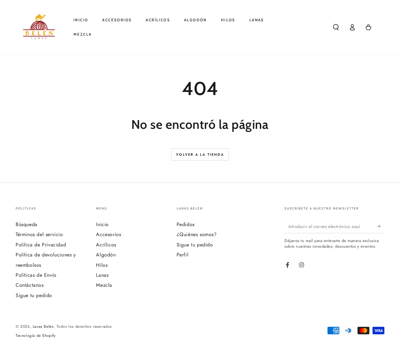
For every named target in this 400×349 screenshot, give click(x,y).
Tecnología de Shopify (36, 335)
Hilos (102, 265)
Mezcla (104, 285)
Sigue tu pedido (34, 295)
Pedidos (186, 224)
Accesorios (108, 234)
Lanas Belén (43, 326)
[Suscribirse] (380, 226)
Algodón (106, 254)
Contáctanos (30, 285)
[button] (336, 27)
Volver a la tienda (200, 154)
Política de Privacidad (41, 244)
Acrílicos (106, 244)
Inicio (102, 224)
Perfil (183, 254)
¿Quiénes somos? (197, 234)
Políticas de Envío (36, 275)
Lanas (102, 275)
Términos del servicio (39, 234)
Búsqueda (27, 224)
